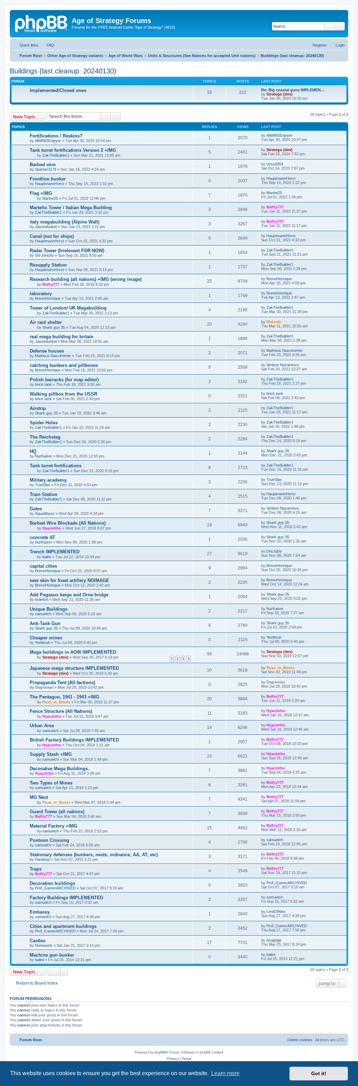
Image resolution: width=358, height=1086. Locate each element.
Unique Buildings (48, 609)
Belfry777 (275, 207)
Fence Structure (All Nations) (61, 711)
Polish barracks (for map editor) (64, 379)
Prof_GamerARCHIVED (55, 888)
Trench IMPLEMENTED (54, 551)
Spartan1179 (45, 169)
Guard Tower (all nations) (57, 811)
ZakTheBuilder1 (55, 155)
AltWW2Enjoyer (48, 141)
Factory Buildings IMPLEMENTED (66, 897)
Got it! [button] (318, 1073)
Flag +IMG (41, 193)
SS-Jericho (44, 255)
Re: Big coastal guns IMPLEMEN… (292, 90)
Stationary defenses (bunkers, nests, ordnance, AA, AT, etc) (94, 854)
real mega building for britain (61, 336)
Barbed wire (43, 164)
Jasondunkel (46, 227)
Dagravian (44, 687)
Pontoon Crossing (49, 840)
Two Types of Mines (51, 783)
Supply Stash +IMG (51, 754)
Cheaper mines (46, 637)
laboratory (41, 293)
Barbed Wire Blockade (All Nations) (68, 523)
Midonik (273, 322)
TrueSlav (42, 485)
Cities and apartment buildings (63, 926)
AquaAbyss (45, 513)
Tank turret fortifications (55, 465)
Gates (36, 508)
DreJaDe (274, 551)
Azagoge (273, 940)
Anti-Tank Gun (45, 623)
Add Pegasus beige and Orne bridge (69, 594)
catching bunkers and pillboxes (64, 365)
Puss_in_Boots (280, 668)
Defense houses (47, 351)
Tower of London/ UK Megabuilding (68, 308)
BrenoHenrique (279, 279)
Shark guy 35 (53, 327)
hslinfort (41, 599)
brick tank (43, 384)
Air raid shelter (46, 322)
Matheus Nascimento (53, 356)
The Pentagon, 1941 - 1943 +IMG (64, 697)
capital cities (43, 566)
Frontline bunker (48, 179)
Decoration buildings (52, 883)
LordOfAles (276, 911)
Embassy (40, 912)
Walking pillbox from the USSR (63, 394)
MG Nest (39, 797)
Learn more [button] (225, 1073)
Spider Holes (44, 422)
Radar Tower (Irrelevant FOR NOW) (67, 250)
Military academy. (48, 480)
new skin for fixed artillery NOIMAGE (69, 580)
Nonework (43, 945)
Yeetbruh (42, 642)
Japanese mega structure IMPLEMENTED (74, 668)
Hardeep (42, 859)
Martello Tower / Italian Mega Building (71, 207)
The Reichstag (45, 437)
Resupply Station (48, 265)
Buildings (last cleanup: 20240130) (63, 71)
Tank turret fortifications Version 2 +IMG (73, 150)
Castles (37, 940)
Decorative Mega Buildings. (59, 768)
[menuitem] (47, 45)
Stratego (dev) (279, 94)
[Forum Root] (42, 23)
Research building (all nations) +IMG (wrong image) (86, 279)
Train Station (43, 494)
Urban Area (42, 725)
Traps (36, 869)
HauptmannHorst (49, 184)
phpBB (160, 1052)
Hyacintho (51, 528)
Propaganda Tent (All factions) (62, 682)
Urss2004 (274, 164)
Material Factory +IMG (53, 826)
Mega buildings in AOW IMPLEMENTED (73, 652)
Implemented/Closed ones (58, 90)
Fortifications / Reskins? (56, 136)
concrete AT (42, 537)
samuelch (43, 614)
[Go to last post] (296, 135)
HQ (33, 451)
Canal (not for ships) (52, 236)
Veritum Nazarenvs (282, 365)
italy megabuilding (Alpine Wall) (64, 222)
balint (46, 557)
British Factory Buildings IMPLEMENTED (74, 740)
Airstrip (38, 408)
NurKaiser (43, 456)
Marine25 (50, 198)
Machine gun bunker (52, 955)
